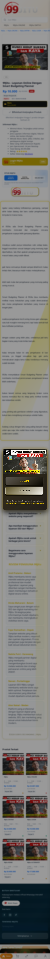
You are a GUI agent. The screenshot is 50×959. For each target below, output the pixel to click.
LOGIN (24, 481)
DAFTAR (24, 490)
